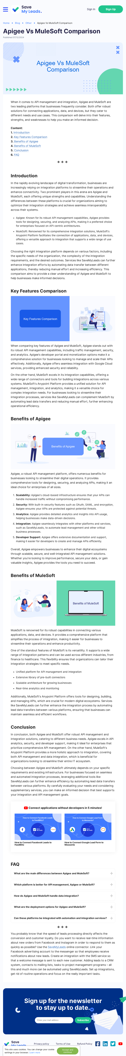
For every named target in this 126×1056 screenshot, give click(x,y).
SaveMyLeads (57, 947)
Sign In (91, 9)
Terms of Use (63, 1044)
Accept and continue (67, 1050)
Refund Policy (84, 1044)
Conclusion (21, 150)
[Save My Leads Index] (17, 1043)
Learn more (34, 1052)
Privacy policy (41, 1044)
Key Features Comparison (30, 137)
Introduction (22, 132)
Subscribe (83, 1020)
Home (6, 23)
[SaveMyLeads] (28, 9)
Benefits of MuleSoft (27, 145)
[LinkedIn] (105, 1043)
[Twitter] (112, 1043)
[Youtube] (120, 1043)
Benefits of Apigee (26, 141)
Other (29, 23)
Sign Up (111, 9)
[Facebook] (97, 1043)
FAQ (16, 154)
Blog (17, 23)
